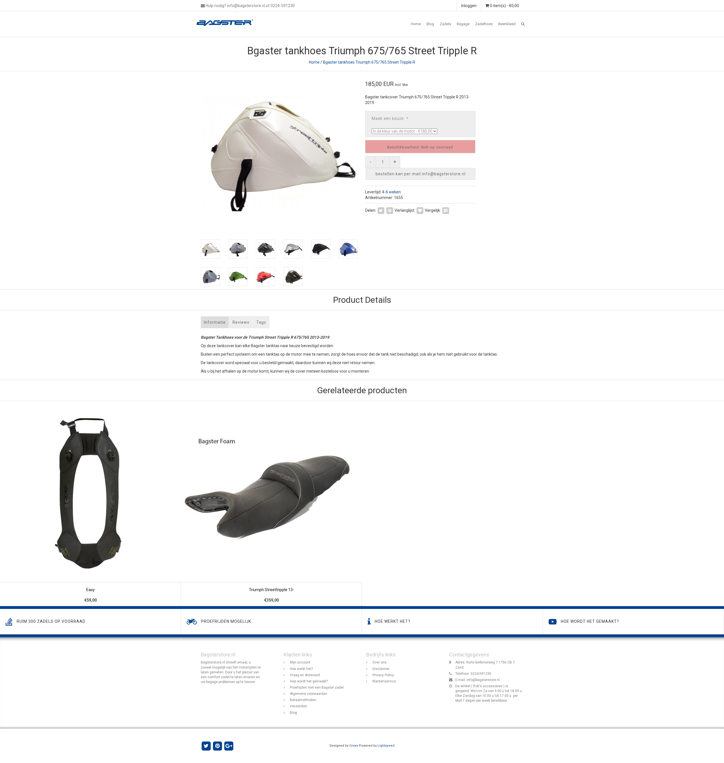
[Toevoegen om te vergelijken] (446, 210)
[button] (522, 24)
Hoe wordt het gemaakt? (309, 681)
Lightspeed (386, 745)
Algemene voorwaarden (308, 694)
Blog (430, 24)
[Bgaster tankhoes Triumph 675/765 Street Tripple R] (279, 152)
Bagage (463, 24)
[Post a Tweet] (381, 210)
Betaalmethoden (303, 700)
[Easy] (90, 503)
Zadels (445, 24)
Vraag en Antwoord (305, 675)
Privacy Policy (383, 675)
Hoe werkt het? (301, 669)
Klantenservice (384, 681)
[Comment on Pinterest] (390, 210)
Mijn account (300, 662)
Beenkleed (507, 24)
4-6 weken (391, 192)
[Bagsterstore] (227, 18)
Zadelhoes (484, 24)
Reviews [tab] (240, 322)
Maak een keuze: (390, 118)
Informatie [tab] (215, 322)
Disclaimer (380, 669)
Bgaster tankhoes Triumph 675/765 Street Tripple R (369, 62)
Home (416, 24)
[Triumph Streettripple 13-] (271, 503)
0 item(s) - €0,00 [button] (504, 5)
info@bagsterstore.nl (483, 680)
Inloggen (469, 5)
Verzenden (298, 706)
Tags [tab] (261, 322)
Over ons (379, 662)
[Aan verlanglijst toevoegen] (420, 210)
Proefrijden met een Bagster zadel (317, 687)
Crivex (353, 745)
